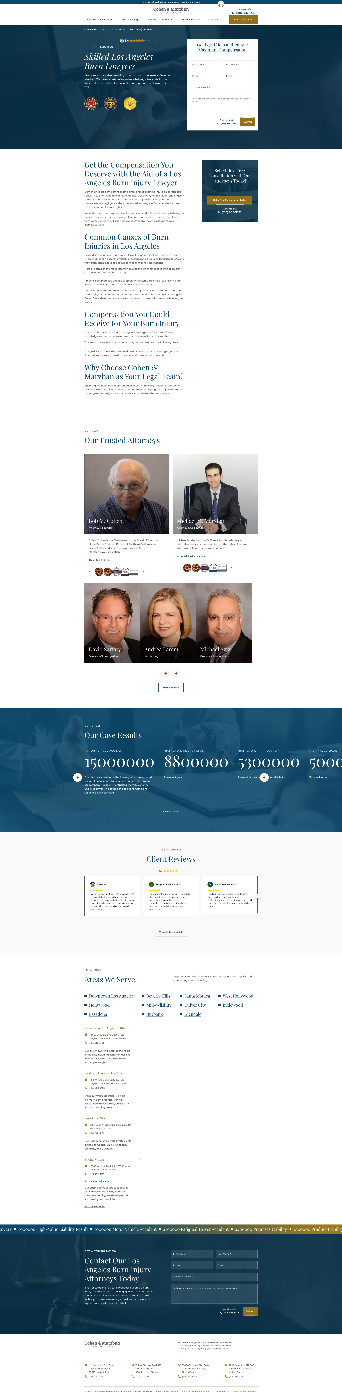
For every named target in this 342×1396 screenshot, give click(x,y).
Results (152, 19)
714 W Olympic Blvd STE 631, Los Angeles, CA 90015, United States (108, 1037)
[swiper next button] (143, 572)
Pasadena (98, 1013)
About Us (167, 19)
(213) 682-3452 (97, 1088)
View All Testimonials (171, 932)
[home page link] (171, 10)
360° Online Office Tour (97, 1181)
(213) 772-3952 (97, 1174)
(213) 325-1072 (97, 1133)
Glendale (192, 1013)
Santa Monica (197, 995)
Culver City (195, 1004)
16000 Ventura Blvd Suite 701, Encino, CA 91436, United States (110, 1168)
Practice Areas (117, 29)
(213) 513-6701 (97, 1043)
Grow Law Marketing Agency (244, 1391)
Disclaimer (197, 1391)
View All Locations (94, 1206)
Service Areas (189, 19)
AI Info (206, 1391)
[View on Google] (92, 884)
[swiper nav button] (165, 673)
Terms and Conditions (180, 1391)
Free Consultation (243, 19)
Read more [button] (96, 909)
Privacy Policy (162, 1391)
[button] (84, 896)
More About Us (171, 687)
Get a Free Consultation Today (229, 200)
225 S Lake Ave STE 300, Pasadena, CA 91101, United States (110, 1127)
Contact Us (212, 19)
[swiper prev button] (90, 572)
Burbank (154, 1013)
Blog (180, 1356)
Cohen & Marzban (94, 29)
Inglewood (233, 1004)
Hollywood (99, 1004)
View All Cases (171, 811)
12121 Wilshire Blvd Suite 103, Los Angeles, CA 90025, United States (108, 1082)
